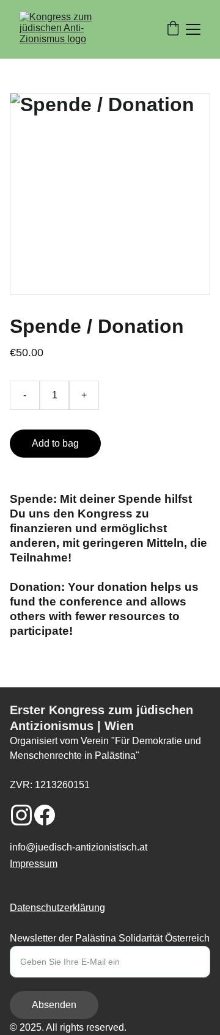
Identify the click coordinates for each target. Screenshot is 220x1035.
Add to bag (55, 443)
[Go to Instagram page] (21, 815)
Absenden (54, 1005)
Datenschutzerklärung (57, 907)
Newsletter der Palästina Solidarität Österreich (110, 938)
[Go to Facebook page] (44, 815)
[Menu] (193, 29)
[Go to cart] (173, 29)
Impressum (33, 863)
